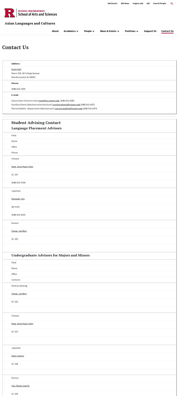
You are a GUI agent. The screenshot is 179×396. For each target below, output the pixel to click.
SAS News (125, 3)
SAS (148, 3)
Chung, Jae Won (19, 231)
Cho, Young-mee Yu (20, 385)
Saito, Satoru (17, 355)
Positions (130, 31)
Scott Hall (16, 69)
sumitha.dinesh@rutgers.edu (66, 104)
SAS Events (112, 3)
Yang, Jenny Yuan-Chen (22, 166)
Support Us (150, 31)
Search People (159, 3)
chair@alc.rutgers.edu (49, 100)
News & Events (108, 31)
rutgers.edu (138, 3)
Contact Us (167, 31)
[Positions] (137, 31)
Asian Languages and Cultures (30, 23)
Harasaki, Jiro (18, 198)
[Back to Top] (173, 389)
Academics (70, 31)
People (88, 31)
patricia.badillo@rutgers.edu (69, 108)
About (55, 31)
